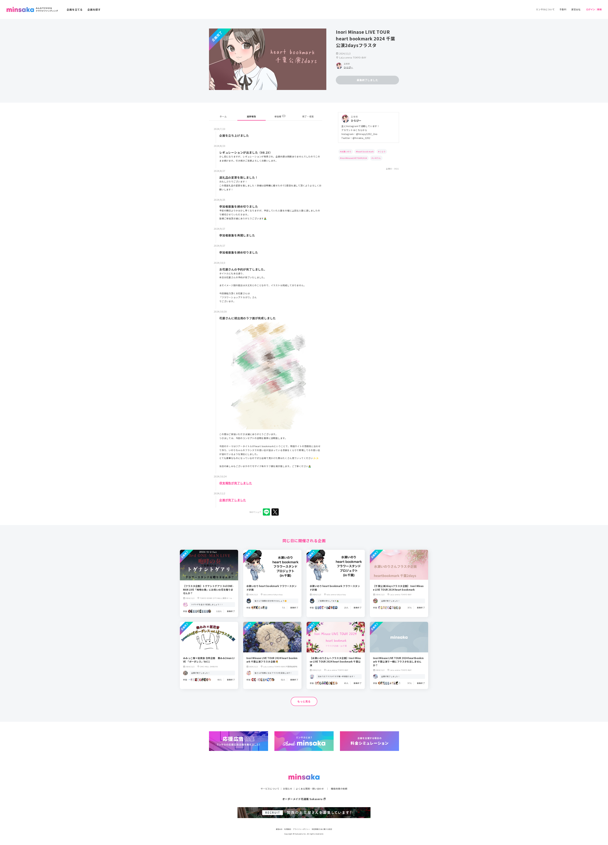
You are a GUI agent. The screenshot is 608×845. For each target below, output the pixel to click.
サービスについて (270, 788)
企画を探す (94, 9)
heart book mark (365, 151)
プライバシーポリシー (301, 829)
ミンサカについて (545, 9)
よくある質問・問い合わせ (310, 788)
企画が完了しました (232, 500)
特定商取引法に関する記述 (322, 829)
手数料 (562, 9)
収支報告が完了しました (235, 483)
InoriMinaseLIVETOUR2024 (354, 158)
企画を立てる (75, 9)
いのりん (377, 158)
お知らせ (287, 788)
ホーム (223, 116)
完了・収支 (308, 116)
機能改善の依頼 (339, 788)
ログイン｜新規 (594, 9)
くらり (382, 151)
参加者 (279, 116)
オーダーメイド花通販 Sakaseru (304, 799)
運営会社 (576, 9)
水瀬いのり (346, 151)
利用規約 (287, 829)
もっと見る (304, 701)
